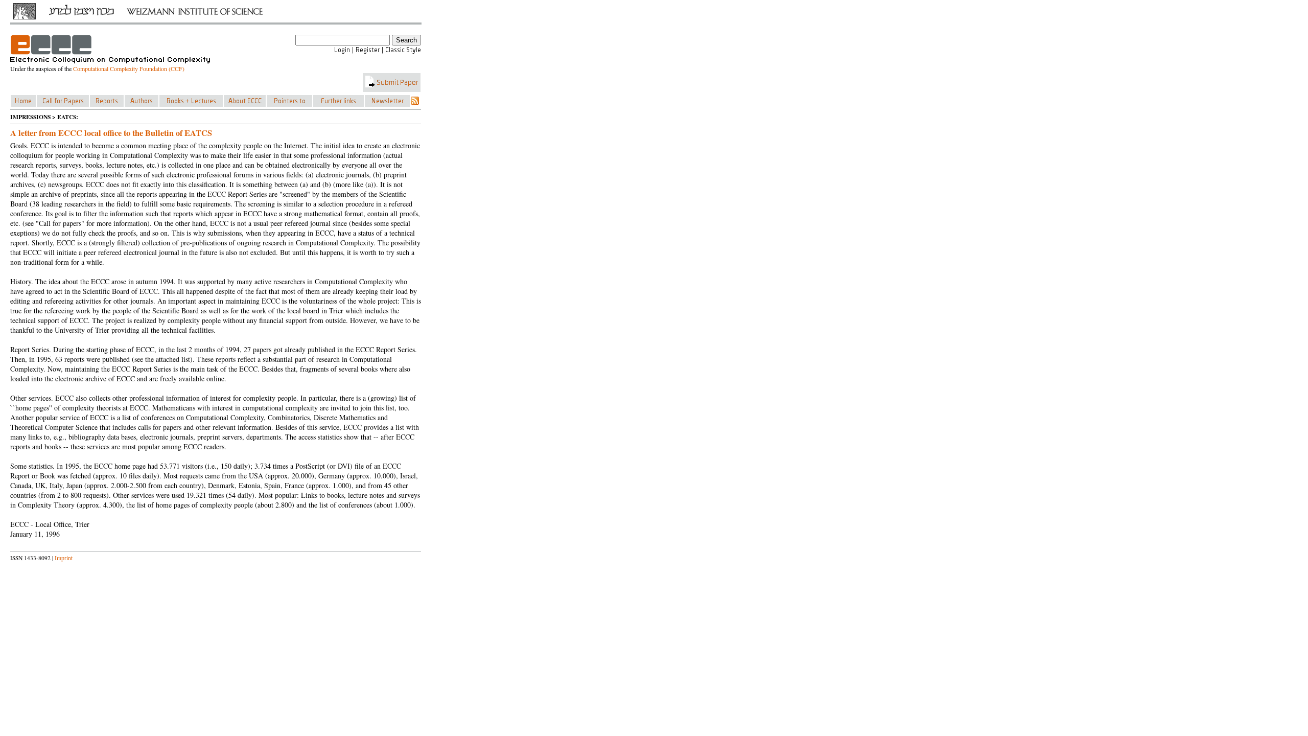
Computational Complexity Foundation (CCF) (128, 68)
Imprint (64, 558)
